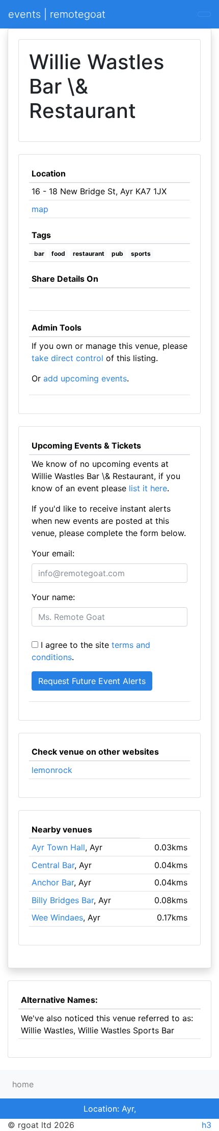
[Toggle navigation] (204, 14)
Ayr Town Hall (58, 847)
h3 (206, 1125)
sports (141, 253)
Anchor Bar (53, 882)
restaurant (88, 253)
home (23, 1084)
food (58, 253)
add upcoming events (85, 378)
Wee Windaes (57, 917)
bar (39, 253)
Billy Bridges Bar (63, 900)
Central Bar (53, 865)
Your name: (53, 597)
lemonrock (52, 770)
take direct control (67, 358)
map (40, 209)
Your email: (53, 553)
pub (117, 253)
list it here (148, 488)
